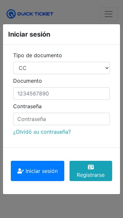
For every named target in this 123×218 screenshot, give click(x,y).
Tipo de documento (37, 55)
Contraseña (27, 106)
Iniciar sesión (41, 171)
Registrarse (91, 175)
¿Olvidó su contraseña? (42, 131)
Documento (27, 80)
